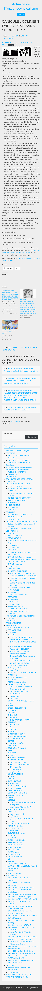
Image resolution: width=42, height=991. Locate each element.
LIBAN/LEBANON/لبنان (16, 790)
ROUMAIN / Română (15, 826)
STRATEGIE (32, 347)
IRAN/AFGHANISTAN (15, 760)
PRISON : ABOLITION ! (14, 623)
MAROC (11, 798)
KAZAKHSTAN (13, 783)
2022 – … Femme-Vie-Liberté (20, 764)
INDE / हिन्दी (12, 753)
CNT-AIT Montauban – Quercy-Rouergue (22, 559)
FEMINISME (10, 512)
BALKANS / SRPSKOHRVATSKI (19, 684)
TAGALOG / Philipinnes (16, 845)
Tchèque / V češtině (14, 847)
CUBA (10, 727)
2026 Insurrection (16, 767)
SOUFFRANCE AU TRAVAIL (18, 609)
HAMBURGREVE (14, 569)
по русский (14, 831)
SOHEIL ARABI (15, 769)
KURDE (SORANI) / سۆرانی (17, 786)
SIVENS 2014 (13, 507)
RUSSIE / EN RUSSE (15, 828)
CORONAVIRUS (12, 503)
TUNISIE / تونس (13, 852)
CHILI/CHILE (12, 715)
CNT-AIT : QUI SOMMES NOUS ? (18, 484)
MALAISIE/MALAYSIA (15, 795)
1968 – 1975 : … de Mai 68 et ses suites (22, 953)
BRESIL (11, 705)
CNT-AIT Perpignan (15, 564)
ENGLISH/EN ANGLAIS (16, 734)
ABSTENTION (11, 453)
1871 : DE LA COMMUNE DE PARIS (21, 887)
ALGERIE (11, 635)
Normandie (12, 592)
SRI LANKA (12, 838)
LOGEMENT (10, 533)
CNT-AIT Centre (13, 547)
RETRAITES (12, 597)
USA (9, 859)
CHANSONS (10, 481)
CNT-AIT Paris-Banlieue (16, 562)
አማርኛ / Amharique (14, 873)
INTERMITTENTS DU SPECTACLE (22, 573)
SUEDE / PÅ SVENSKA (16, 840)
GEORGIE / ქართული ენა (17, 748)
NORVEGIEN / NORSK (16, 809)
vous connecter (15, 421)
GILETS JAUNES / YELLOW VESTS (19, 514)
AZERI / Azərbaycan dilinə (17, 682)
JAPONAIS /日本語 (14, 781)
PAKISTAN (12, 812)
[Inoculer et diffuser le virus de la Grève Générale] (10, 324)
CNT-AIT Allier (13, 545)
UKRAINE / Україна (15, 856)
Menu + (21, 14)
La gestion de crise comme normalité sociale (21, 521)
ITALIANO (11, 779)
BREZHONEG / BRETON (17, 708)
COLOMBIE (12, 722)
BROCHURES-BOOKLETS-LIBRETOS (20, 479)
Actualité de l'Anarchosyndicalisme (26, 988)
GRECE (11, 750)
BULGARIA (12, 710)
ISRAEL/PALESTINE (15, 774)
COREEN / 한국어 (14, 724)
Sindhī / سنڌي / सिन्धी (17, 814)
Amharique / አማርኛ (14, 668)
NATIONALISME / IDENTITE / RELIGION (20, 616)
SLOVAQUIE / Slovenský (16, 833)
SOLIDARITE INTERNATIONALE (17, 628)
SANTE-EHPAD (13, 602)
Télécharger (11, 45)
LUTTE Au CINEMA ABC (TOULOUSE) (23, 576)
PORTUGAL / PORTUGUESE (18, 823)
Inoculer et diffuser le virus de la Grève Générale (8, 332)
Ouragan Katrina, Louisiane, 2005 (19, 529)
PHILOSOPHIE (11, 621)
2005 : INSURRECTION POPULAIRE (21, 960)
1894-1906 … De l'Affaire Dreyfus (19, 897)
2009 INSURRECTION (18, 762)
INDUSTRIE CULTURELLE (17, 571)
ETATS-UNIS (12, 746)
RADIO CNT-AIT (11, 625)
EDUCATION (12, 566)
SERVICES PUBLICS (15, 606)
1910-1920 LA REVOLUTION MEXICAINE (22, 899)
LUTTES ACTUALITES (19, 347)
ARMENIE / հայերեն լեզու (18, 677)
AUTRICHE (12, 680)
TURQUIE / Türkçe (14, 854)
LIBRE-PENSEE (12, 531)
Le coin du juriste (14, 972)
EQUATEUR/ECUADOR (16, 739)
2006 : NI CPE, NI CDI (15, 963)
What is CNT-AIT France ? (17, 500)
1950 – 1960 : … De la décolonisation (21, 951)
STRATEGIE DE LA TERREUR (19, 967)
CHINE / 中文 (12, 717)
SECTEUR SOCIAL (15, 604)
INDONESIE (12, 755)
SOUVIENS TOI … (12, 875)
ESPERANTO (11, 510)
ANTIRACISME (11, 477)
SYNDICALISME (9, 350)
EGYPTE (11, 731)
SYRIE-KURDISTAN (15, 842)
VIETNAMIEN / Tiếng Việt (17, 864)
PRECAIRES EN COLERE (17, 595)
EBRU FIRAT (12, 729)
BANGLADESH (13, 696)
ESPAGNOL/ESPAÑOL (16, 743)
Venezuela (11, 861)
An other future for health (18, 736)
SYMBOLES (12, 474)
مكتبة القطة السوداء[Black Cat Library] (23, 672)
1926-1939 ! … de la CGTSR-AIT (19, 925)
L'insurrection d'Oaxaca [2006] (20, 807)
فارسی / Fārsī (14, 772)
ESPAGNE (12, 741)
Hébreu (12, 776)
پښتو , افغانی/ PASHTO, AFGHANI (21, 819)
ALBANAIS (12, 632)
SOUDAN (11, 835)
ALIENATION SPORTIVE (17, 472)
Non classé (10, 618)
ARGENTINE (12, 675)
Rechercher (8, 433)
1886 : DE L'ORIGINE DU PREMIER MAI (22, 894)
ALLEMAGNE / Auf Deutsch (17, 665)
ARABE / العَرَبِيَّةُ (13, 670)
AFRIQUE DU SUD (14, 630)
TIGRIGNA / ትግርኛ (14, 849)
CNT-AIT (25, 36)
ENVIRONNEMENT (13, 505)
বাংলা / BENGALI (15, 698)
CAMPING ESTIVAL (15, 486)
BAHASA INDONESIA (17, 757)
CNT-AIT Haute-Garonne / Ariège (19, 557)
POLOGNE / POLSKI (15, 821)
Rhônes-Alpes (13, 599)
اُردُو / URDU (14, 816)
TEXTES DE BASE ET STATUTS (19, 498)
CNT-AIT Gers (13, 550)
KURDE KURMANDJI (15, 788)
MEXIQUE (11, 800)
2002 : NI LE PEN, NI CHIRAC (18, 460)
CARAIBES (12, 713)
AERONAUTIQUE (14, 538)
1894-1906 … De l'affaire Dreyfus (17, 451)
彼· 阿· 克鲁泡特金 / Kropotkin (20, 720)
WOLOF (11, 871)
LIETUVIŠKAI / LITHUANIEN (18, 793)
